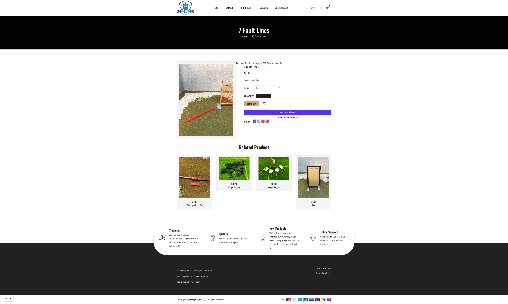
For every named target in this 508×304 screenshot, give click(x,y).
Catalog (229, 7)
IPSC (252, 36)
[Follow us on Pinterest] (267, 121)
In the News (246, 7)
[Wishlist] (264, 104)
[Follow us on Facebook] (254, 121)
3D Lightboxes (281, 7)
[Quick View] (201, 182)
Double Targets (273, 187)
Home (216, 7)
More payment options (287, 117)
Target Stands (234, 187)
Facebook (263, 7)
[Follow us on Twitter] (258, 121)
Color (246, 87)
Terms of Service (323, 268)
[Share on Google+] (263, 121)
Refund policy (322, 273)
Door (314, 205)
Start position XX (194, 205)
